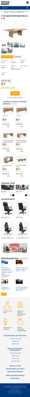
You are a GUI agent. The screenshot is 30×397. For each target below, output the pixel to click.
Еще (4, 294)
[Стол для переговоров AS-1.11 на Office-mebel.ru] (22, 159)
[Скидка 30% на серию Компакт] (15, 248)
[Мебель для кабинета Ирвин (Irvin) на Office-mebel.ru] (22, 187)
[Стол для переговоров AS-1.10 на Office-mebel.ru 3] (16, 44)
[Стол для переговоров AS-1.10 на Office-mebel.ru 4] (22, 44)
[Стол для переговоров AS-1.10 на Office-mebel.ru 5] (4, 50)
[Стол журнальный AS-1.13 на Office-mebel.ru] (8, 159)
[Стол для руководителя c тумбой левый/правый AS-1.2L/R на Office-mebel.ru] (8, 134)
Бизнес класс (15, 343)
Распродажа (15, 378)
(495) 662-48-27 (11, 391)
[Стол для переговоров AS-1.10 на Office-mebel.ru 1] (4, 44)
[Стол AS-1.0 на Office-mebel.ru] (8, 109)
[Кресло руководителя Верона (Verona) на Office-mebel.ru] (22, 208)
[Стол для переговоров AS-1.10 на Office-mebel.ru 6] (10, 50)
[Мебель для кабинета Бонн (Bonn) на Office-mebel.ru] (7, 187)
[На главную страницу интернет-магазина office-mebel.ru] (5, 3)
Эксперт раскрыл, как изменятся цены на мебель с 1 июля (22, 269)
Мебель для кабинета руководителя (15, 349)
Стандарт (13, 62)
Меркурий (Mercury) (5, 217)
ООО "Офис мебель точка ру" (20, 387)
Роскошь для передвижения (5, 287)
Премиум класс (15, 361)
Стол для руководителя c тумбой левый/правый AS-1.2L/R (8, 142)
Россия (3, 62)
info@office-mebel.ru (15, 389)
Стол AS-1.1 (18, 115)
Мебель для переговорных (15, 375)
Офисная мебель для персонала (15, 335)
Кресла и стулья (15, 366)
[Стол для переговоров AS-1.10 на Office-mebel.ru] (15, 30)
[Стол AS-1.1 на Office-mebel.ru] (22, 109)
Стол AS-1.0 (5, 115)
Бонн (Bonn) (3, 191)
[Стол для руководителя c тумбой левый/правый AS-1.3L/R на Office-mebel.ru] (22, 134)
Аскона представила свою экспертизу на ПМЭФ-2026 (21, 288)
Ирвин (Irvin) (18, 191)
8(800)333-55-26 (18, 391)
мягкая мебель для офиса (15, 369)
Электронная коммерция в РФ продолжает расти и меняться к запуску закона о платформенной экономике (7, 272)
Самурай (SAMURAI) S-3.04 (7, 238)
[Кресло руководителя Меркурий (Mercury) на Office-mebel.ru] (7, 208)
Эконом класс (15, 341)
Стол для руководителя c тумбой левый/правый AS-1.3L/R (21, 142)
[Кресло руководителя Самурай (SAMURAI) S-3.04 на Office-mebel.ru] (7, 229)
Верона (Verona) (19, 217)
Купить (15, 93)
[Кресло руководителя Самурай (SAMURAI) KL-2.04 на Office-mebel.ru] (22, 229)
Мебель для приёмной (15, 371)
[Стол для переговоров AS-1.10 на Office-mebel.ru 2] (10, 44)
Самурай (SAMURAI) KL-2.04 (22, 238)
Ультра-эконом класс (15, 338)
